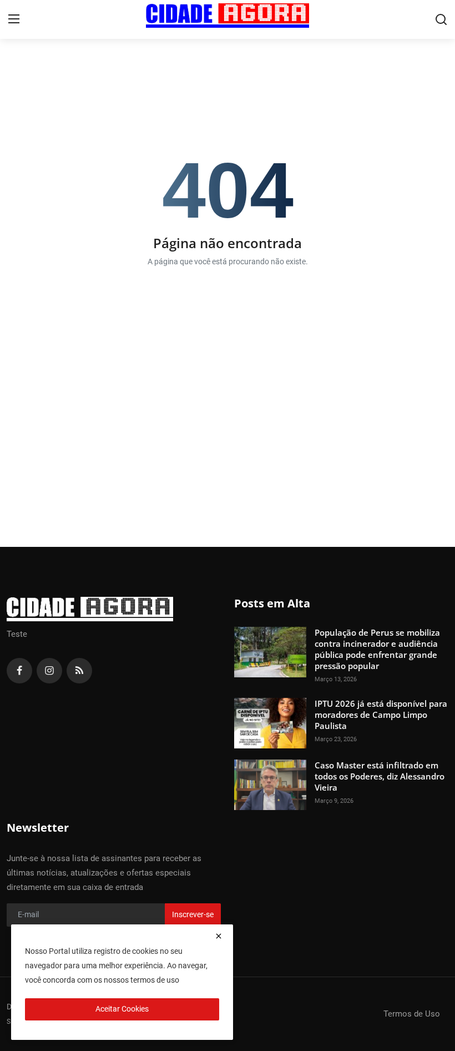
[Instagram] (49, 670)
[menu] (14, 19)
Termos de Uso (411, 1014)
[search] (441, 19)
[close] (219, 936)
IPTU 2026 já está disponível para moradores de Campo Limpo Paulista (381, 714)
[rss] (79, 670)
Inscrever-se (193, 914)
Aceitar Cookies (122, 1008)
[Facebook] (19, 670)
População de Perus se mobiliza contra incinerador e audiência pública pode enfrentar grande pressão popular (377, 649)
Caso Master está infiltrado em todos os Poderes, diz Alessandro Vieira (379, 776)
